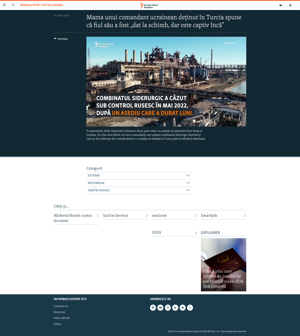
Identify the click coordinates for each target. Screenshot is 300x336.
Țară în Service (115, 216)
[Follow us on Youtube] (160, 308)
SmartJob (209, 216)
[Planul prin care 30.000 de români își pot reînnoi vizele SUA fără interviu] (223, 264)
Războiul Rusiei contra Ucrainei (41, 5)
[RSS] (175, 308)
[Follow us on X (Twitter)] (190, 308)
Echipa (57, 324)
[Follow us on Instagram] (168, 308)
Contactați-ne (61, 306)
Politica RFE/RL (62, 318)
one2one (159, 216)
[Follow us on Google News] (183, 308)
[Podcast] (290, 5)
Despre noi (59, 312)
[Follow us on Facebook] (153, 308)
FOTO (156, 233)
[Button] (61, 40)
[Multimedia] (281, 5)
